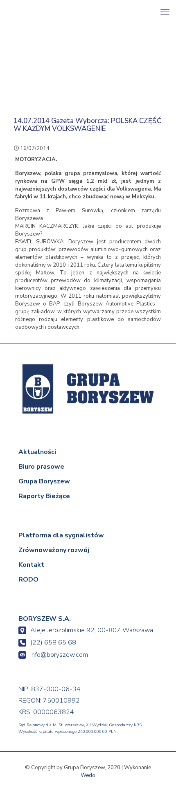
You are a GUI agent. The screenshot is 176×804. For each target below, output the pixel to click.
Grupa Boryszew (44, 481)
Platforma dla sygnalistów (61, 535)
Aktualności (37, 451)
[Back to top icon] (158, 786)
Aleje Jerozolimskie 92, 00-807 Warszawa (91, 630)
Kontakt (31, 564)
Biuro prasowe (41, 466)
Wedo (88, 775)
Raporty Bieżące (44, 496)
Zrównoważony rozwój (53, 550)
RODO (28, 579)
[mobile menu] (165, 12)
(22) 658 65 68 (53, 642)
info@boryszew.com (59, 655)
